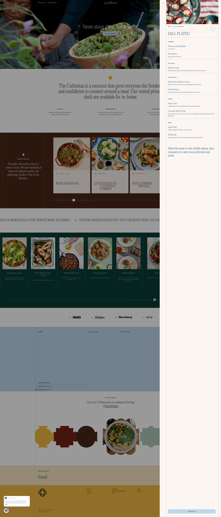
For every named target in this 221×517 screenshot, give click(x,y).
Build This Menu (192, 511)
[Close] (163, 3)
